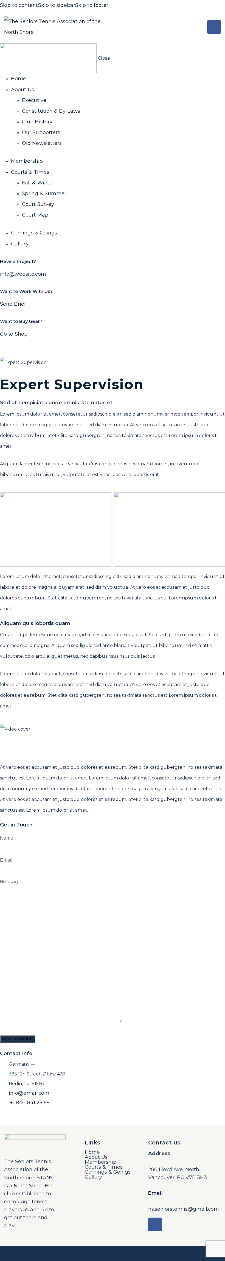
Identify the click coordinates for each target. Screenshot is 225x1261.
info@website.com (23, 274)
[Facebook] (214, 27)
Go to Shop (13, 334)
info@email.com (29, 1093)
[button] (197, 26)
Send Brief (13, 304)
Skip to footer (91, 5)
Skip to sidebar (56, 5)
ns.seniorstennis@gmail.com (183, 1209)
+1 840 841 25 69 (30, 1103)
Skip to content (19, 5)
